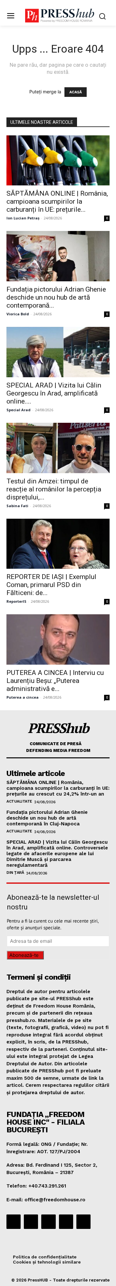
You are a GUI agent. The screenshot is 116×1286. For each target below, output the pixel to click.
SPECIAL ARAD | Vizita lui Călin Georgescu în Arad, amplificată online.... (53, 393)
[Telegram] (48, 1221)
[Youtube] (83, 1221)
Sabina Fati (17, 505)
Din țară (15, 872)
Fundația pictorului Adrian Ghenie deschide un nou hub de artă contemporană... (56, 297)
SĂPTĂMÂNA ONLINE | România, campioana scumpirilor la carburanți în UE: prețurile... (57, 201)
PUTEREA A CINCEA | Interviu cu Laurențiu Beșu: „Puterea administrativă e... (55, 681)
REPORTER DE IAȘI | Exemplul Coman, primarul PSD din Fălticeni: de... (51, 585)
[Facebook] (13, 1221)
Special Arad (18, 409)
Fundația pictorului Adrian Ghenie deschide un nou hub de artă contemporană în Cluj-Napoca (47, 818)
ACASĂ (75, 92)
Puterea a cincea (22, 697)
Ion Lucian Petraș (22, 218)
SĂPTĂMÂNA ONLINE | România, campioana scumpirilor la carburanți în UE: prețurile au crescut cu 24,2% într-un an (58, 788)
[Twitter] (66, 1221)
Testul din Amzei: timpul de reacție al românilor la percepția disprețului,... (53, 489)
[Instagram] (31, 1221)
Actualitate (19, 801)
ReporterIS (16, 601)
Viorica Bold (17, 313)
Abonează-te (24, 955)
